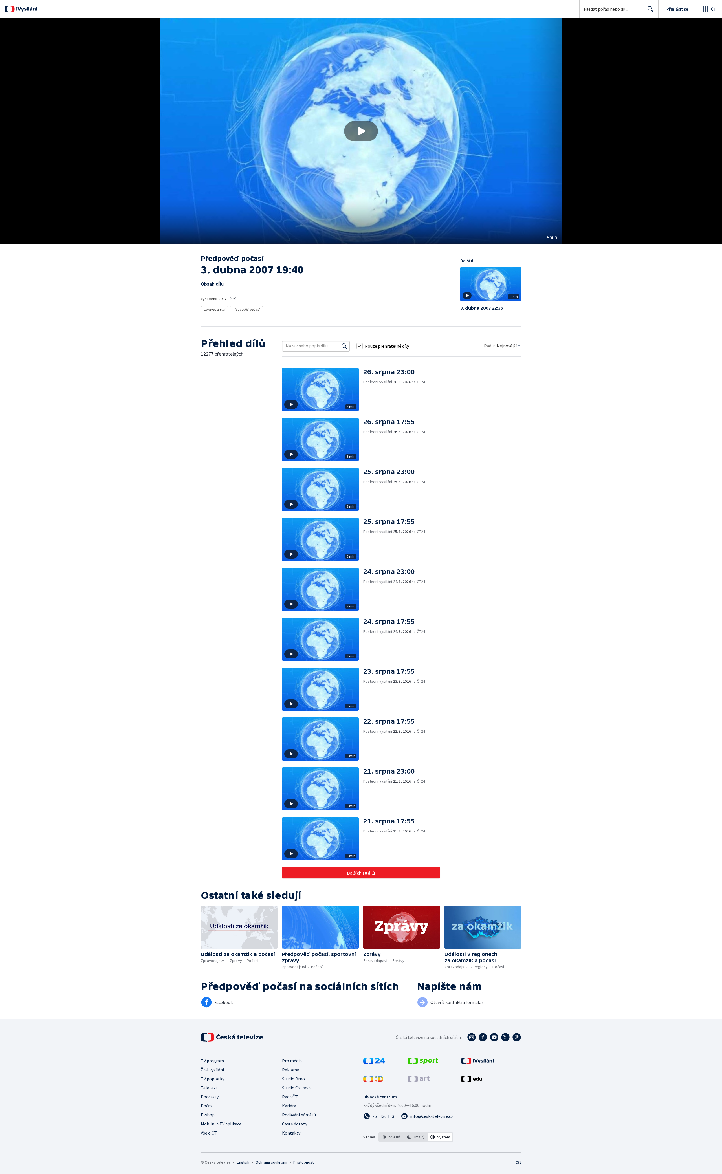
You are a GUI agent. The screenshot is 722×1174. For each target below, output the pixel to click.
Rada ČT (290, 1097)
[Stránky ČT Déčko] (373, 1080)
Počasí (207, 1106)
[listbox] (415, 1137)
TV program (212, 1060)
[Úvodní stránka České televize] (232, 1037)
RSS (518, 1162)
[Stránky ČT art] (419, 1080)
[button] (361, 131)
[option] (391, 1137)
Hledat (650, 9)
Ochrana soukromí (271, 1162)
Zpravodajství (214, 309)
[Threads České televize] (516, 1037)
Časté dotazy (294, 1124)
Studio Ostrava (296, 1088)
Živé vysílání (212, 1069)
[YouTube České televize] (494, 1037)
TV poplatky (212, 1079)
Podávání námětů (299, 1115)
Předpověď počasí (246, 309)
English (243, 1162)
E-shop (208, 1115)
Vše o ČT (209, 1133)
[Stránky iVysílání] (477, 1062)
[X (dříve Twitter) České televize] (505, 1037)
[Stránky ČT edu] (471, 1080)
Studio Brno (293, 1079)
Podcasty (210, 1097)
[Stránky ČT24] (374, 1062)
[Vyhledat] (344, 346)
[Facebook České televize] (482, 1037)
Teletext (209, 1088)
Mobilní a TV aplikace (221, 1124)
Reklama (290, 1069)
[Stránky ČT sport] (423, 1062)
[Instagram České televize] (471, 1037)
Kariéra (289, 1106)
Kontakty (291, 1133)
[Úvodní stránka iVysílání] (26, 9)
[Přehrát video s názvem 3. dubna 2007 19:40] (361, 131)
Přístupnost (303, 1162)
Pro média (292, 1060)
